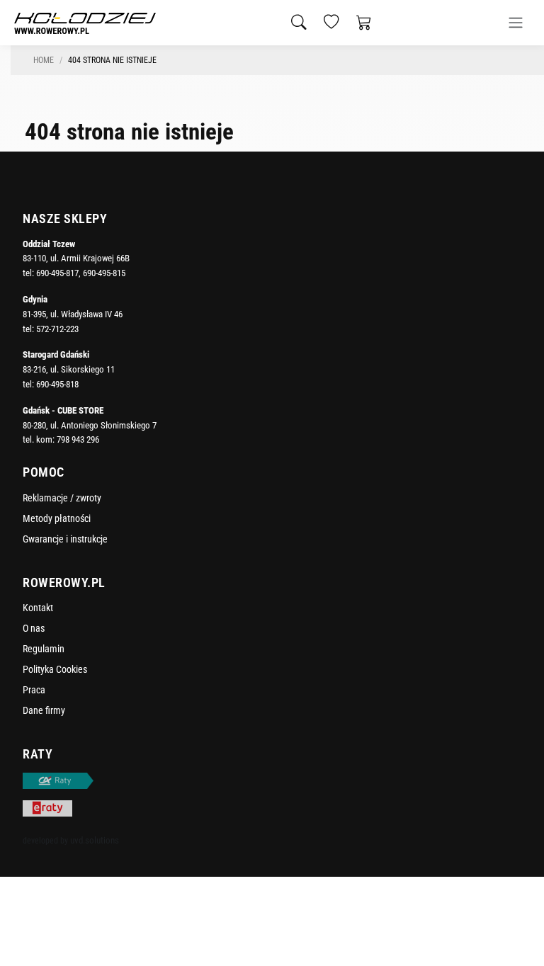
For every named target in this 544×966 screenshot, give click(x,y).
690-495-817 (57, 273)
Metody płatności (57, 518)
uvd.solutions (94, 840)
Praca (34, 689)
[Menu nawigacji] (516, 22)
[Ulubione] (331, 23)
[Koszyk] (364, 23)
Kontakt (38, 607)
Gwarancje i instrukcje (65, 539)
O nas (34, 628)
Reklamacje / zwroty (62, 498)
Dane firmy (44, 710)
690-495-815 (104, 273)
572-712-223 (57, 329)
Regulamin (43, 648)
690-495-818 (57, 384)
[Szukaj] (298, 23)
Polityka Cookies (55, 669)
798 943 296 (78, 439)
